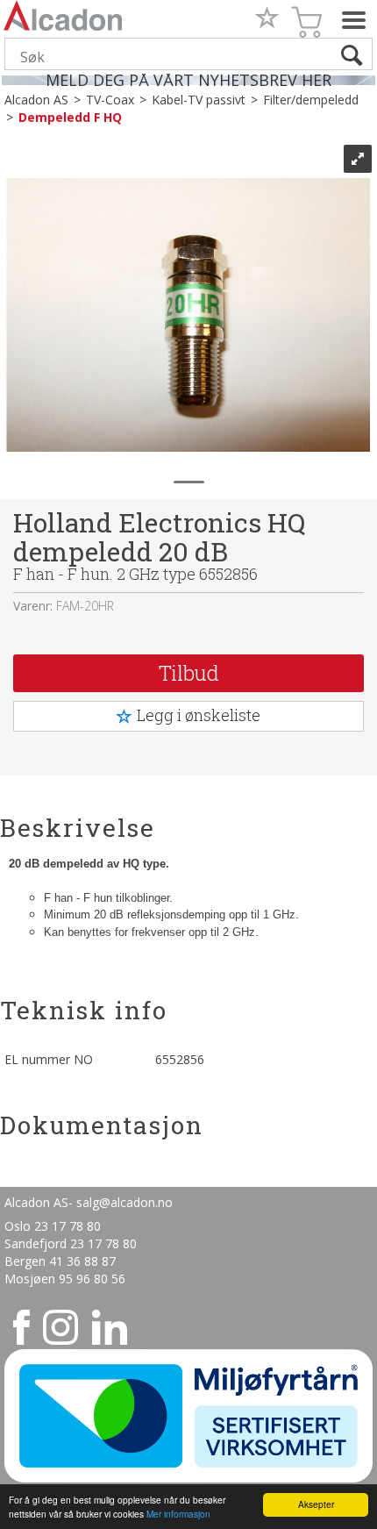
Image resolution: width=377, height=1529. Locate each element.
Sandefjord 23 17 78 (63, 1243)
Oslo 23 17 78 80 (52, 1226)
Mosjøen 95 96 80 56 (64, 1278)
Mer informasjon (178, 1513)
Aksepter (316, 1504)
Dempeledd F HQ (70, 117)
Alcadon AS (36, 99)
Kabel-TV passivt (198, 99)
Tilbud (189, 673)
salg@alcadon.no (124, 1202)
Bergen (26, 1261)
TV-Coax (110, 99)
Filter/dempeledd (311, 99)
